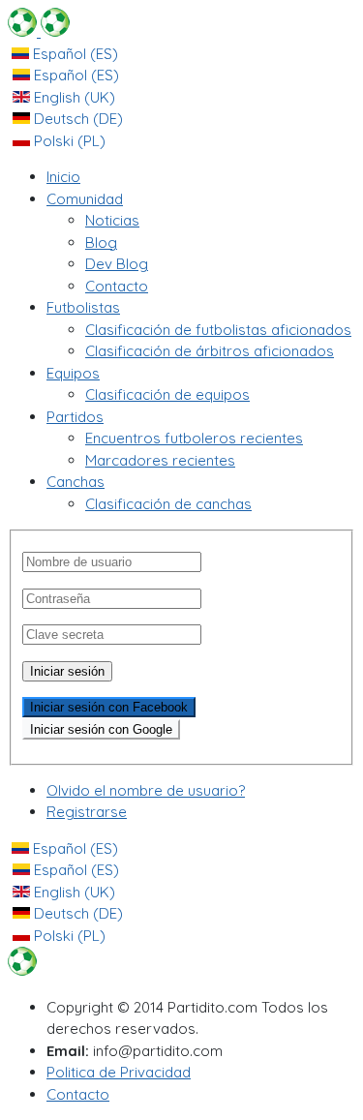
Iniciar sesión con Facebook (109, 707)
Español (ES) (73, 54)
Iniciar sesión (67, 671)
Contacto (77, 1094)
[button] (84, 199)
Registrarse (86, 811)
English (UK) (72, 97)
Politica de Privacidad (118, 1072)
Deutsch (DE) (76, 118)
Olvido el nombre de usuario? (145, 790)
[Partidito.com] (39, 31)
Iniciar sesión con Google (101, 729)
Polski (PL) (68, 141)
